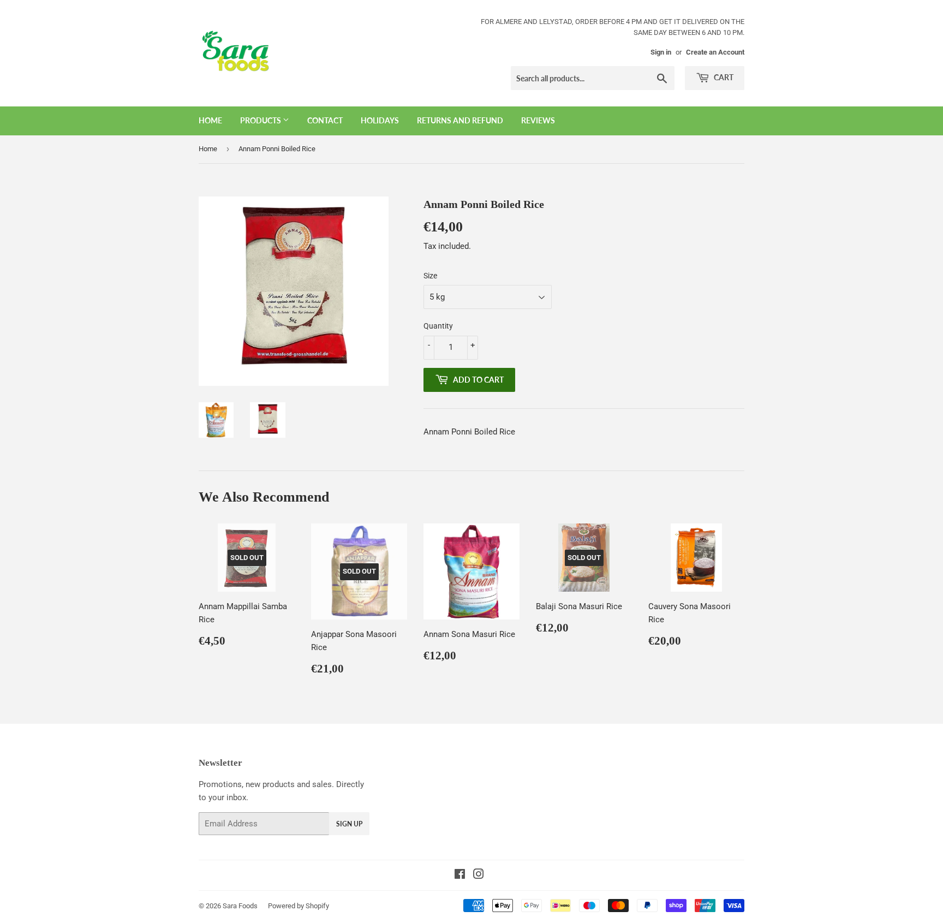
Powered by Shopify (298, 906)
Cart (722, 77)
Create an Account (715, 52)
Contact (325, 120)
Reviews (538, 120)
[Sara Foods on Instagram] (478, 875)
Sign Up (349, 824)
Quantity (438, 325)
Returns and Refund (460, 120)
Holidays (380, 120)
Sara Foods (240, 906)
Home (210, 120)
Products (261, 120)
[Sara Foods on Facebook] (459, 875)
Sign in (660, 52)
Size (430, 275)
